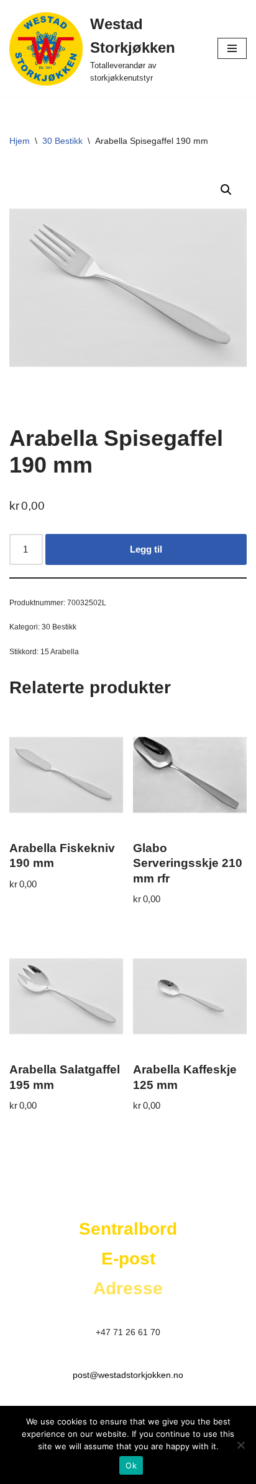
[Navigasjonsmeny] (232, 48)
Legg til (146, 549)
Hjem (19, 141)
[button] (226, 190)
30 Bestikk (62, 141)
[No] (240, 1445)
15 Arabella (59, 651)
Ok (131, 1465)
